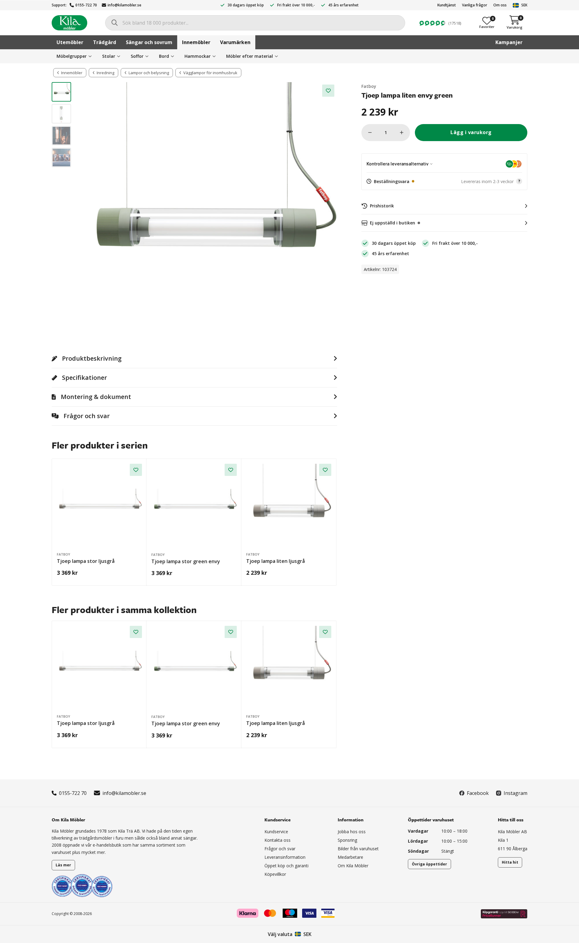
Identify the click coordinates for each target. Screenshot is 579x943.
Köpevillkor (275, 874)
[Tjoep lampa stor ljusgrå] (99, 506)
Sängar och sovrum (149, 42)
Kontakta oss (277, 840)
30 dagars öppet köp (246, 5)
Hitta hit (510, 862)
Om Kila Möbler (353, 865)
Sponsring (347, 840)
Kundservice (276, 831)
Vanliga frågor (474, 5)
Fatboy (368, 86)
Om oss (500, 5)
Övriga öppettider (429, 864)
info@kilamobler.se (124, 5)
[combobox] (255, 22)
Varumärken (235, 42)
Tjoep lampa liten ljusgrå (275, 561)
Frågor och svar (279, 848)
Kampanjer (508, 42)
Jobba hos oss (352, 831)
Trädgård (104, 42)
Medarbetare (350, 857)
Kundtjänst (446, 5)
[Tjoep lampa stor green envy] (194, 506)
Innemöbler (196, 42)
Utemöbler (70, 42)
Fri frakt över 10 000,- (296, 5)
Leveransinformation (284, 857)
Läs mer (63, 865)
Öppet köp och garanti (286, 865)
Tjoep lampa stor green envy (185, 561)
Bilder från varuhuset (358, 848)
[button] (444, 181)
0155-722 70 (86, 5)
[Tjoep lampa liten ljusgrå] (288, 506)
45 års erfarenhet (343, 5)
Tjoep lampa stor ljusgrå (86, 561)
